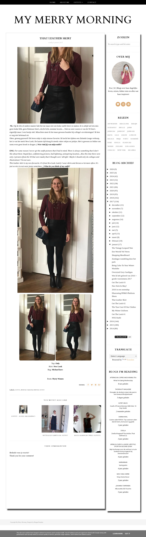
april (114, 234)
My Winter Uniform (120, 311)
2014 (112, 328)
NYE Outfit (116, 318)
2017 (112, 201)
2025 (112, 173)
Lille (117, 135)
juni (113, 227)
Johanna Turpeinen (123, 486)
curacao (111, 150)
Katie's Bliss (123, 403)
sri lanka (132, 150)
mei (113, 230)
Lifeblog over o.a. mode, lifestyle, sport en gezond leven (123, 445)
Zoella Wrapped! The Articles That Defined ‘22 (123, 434)
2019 (112, 194)
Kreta (110, 135)
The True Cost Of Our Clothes (124, 307)
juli (113, 223)
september (116, 216)
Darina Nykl (123, 417)
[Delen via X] (91, 384)
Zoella (123, 430)
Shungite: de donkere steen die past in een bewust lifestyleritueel (123, 393)
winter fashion (27, 390)
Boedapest (112, 127)
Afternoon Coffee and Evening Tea (123, 377)
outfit (17, 390)
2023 (112, 180)
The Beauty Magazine (123, 389)
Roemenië (134, 139)
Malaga (111, 139)
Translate (130, 360)
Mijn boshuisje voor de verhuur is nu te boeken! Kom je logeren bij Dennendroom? (123, 451)
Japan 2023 (131, 131)
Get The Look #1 (118, 314)
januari (115, 244)
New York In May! (119, 286)
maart (114, 237)
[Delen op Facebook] (88, 384)
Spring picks (123, 465)
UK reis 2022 (127, 143)
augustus (115, 219)
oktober (115, 212)
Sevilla (117, 143)
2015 (112, 325)
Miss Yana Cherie (123, 474)
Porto (125, 139)
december (116, 205)
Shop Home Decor (123, 477)
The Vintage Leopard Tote (122, 248)
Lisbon (124, 135)
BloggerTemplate (38, 522)
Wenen (110, 146)
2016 (112, 321)
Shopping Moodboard (121, 255)
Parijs (118, 139)
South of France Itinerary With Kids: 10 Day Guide (123, 407)
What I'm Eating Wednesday (123, 380)
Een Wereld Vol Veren (121, 252)
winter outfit (39, 390)
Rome (110, 143)
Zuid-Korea (130, 146)
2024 (112, 176)
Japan (129, 127)
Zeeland (119, 146)
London (132, 135)
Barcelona (124, 124)
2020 (112, 191)
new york (121, 150)
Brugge (122, 127)
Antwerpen (112, 124)
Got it (127, 533)
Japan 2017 (121, 131)
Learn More (118, 533)
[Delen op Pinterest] (95, 384)
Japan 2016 (111, 131)
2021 (112, 187)
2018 (112, 198)
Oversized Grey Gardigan (122, 272)
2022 (112, 183)
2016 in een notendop (120, 290)
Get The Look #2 (118, 303)
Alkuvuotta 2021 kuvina (123, 489)
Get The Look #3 (118, 282)
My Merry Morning (73, 20)
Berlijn (134, 124)
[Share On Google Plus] (99, 384)
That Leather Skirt (119, 300)
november (116, 209)
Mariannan (123, 462)
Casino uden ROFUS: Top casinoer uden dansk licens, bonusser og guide (123, 421)
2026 (112, 169)
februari (115, 241)
